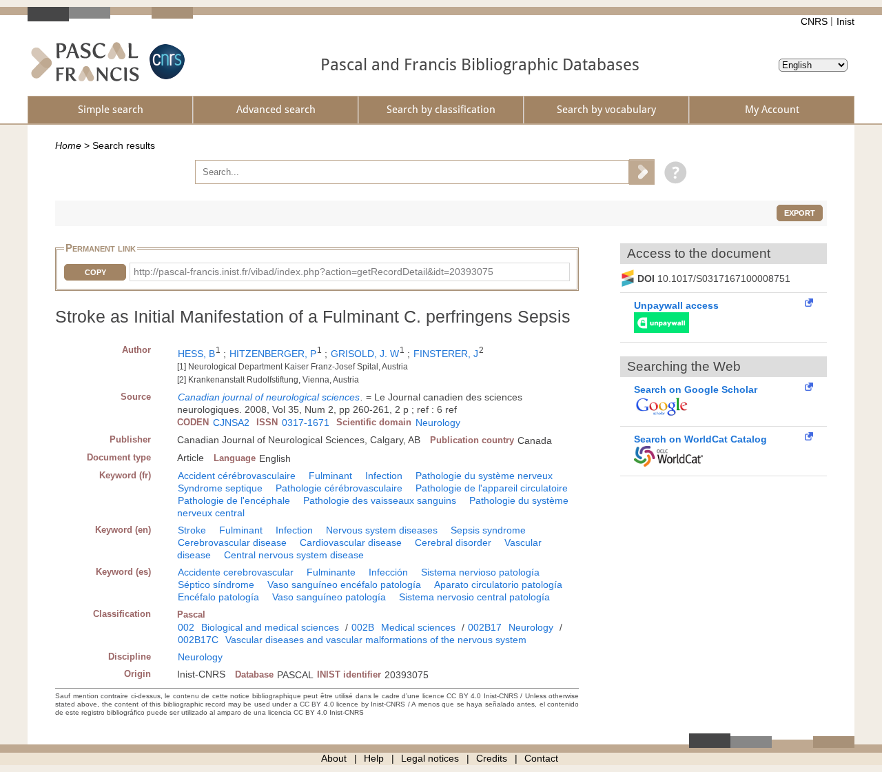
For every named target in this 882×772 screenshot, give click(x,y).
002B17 (485, 627)
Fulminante (331, 572)
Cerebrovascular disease (232, 542)
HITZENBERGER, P (272, 353)
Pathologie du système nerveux (484, 475)
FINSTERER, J (445, 353)
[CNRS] (165, 61)
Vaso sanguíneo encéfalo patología (344, 584)
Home (68, 145)
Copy (95, 272)
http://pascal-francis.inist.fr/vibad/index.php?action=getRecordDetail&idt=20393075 (313, 271)
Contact (541, 758)
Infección (388, 572)
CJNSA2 (231, 422)
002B (362, 627)
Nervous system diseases (382, 530)
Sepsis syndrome (488, 530)
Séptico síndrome (216, 584)
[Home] (85, 61)
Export (799, 213)
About (334, 758)
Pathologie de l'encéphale (234, 500)
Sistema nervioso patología (480, 572)
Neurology (438, 422)
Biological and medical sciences (270, 627)
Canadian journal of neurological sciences (269, 397)
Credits (491, 758)
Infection (383, 475)
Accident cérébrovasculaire (237, 475)
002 (186, 627)
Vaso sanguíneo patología (329, 596)
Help (374, 758)
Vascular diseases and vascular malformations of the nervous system (375, 639)
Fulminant (330, 475)
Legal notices (430, 758)
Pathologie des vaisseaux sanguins (379, 500)
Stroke (192, 530)
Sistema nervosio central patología (474, 596)
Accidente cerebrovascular (236, 572)
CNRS (814, 21)
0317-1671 (305, 422)
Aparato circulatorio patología (498, 584)
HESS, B (196, 353)
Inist (845, 21)
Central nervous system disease (294, 554)
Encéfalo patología (218, 596)
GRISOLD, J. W (365, 353)
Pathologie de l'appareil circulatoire (492, 488)
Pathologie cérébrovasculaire (339, 488)
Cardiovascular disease (351, 542)
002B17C (198, 639)
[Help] (672, 171)
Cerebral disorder (453, 542)
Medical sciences (418, 627)
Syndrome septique (220, 488)
